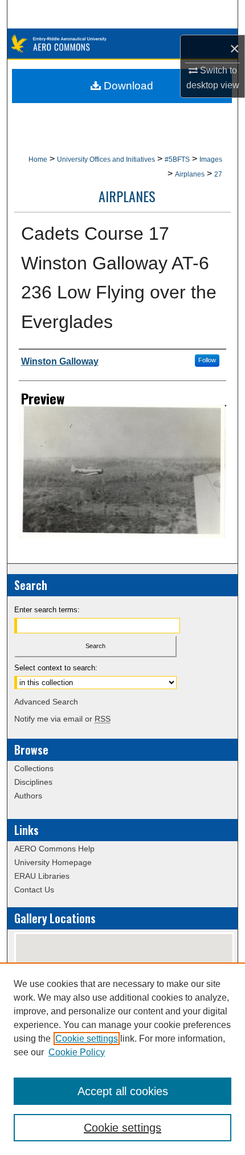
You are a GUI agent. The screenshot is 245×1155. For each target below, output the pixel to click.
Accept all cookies (122, 1091)
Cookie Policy (76, 1052)
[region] (122, 1058)
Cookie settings (86, 1038)
